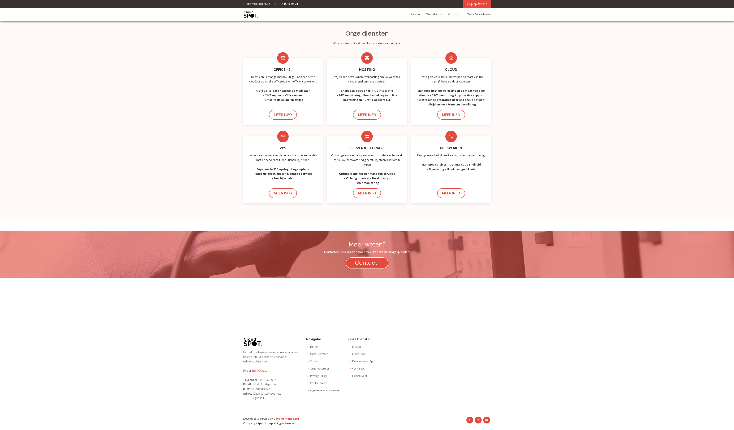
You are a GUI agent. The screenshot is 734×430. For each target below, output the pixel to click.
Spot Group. (259, 370)
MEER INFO (283, 115)
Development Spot (363, 361)
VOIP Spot (358, 368)
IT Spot (356, 346)
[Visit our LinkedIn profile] (486, 420)
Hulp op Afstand (477, 4)
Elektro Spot (359, 376)
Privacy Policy (318, 376)
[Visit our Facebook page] (469, 420)
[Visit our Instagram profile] (478, 420)
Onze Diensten (319, 354)
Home (415, 14)
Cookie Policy (318, 383)
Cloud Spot (359, 354)
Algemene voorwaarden (325, 390)
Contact (454, 14)
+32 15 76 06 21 (266, 379)
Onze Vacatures (479, 14)
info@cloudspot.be (264, 384)
